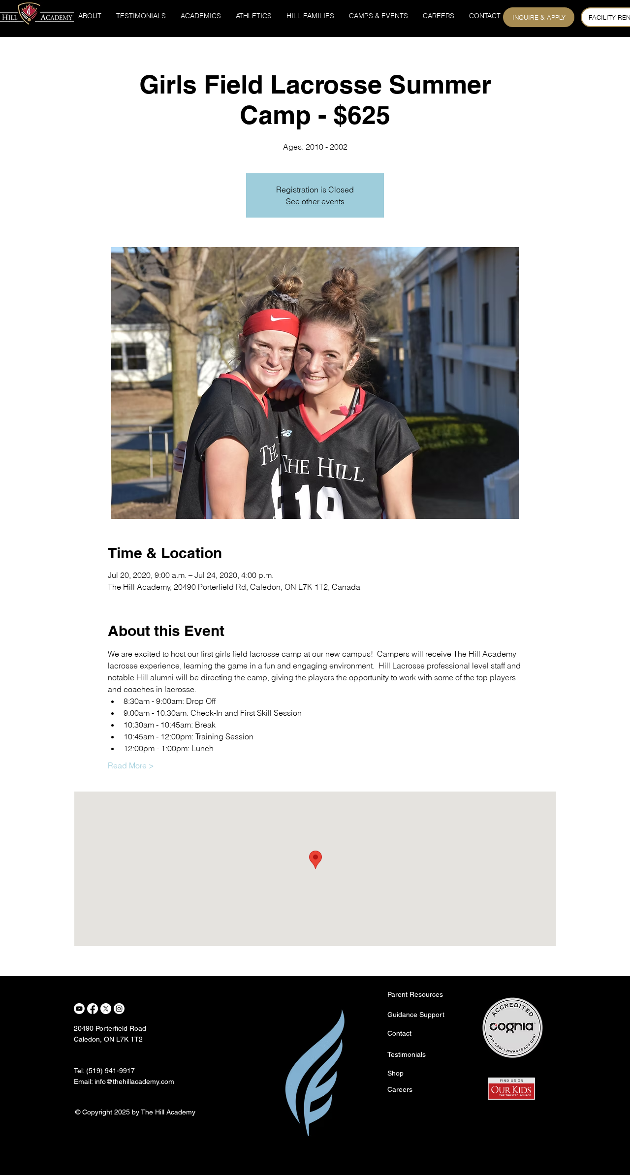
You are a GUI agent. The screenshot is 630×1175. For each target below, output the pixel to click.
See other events (315, 201)
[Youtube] (79, 1008)
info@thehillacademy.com (134, 1081)
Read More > (131, 765)
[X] (105, 1008)
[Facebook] (92, 1008)
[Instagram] (119, 1008)
